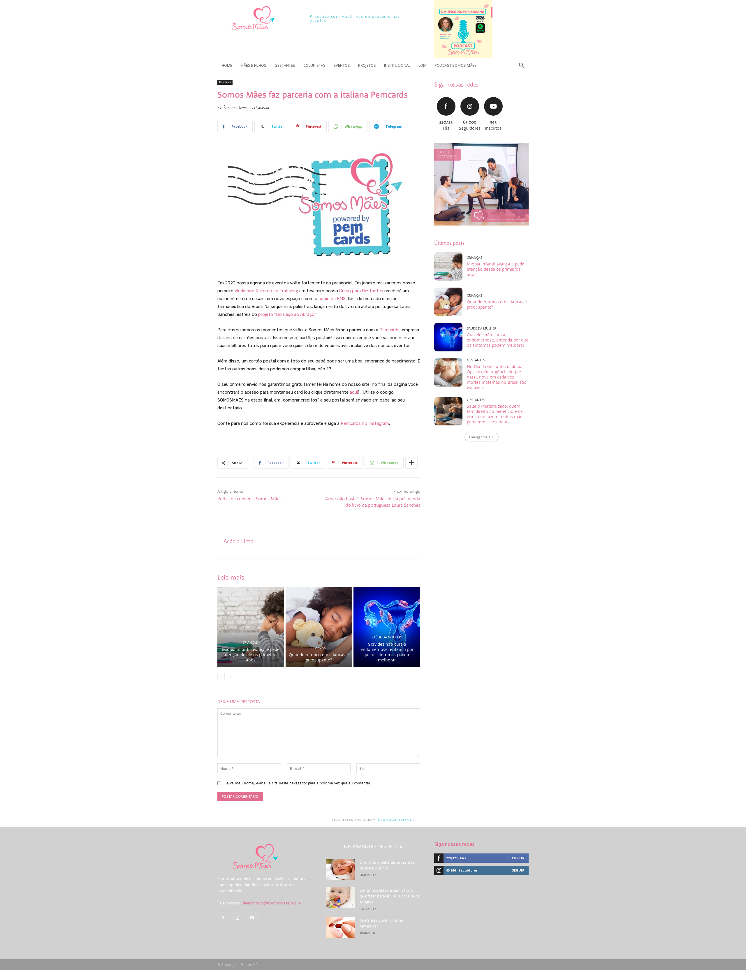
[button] (522, 65)
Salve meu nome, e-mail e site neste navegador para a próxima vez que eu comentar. (298, 783)
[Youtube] (251, 918)
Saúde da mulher (386, 637)
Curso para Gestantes (361, 290)
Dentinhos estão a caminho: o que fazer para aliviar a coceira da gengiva (390, 896)
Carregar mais (479, 437)
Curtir (446, 96)
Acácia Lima (236, 107)
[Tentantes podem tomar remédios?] (340, 927)
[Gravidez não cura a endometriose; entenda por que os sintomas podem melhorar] (386, 627)
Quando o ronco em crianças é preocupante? (319, 657)
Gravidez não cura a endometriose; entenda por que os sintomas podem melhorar (387, 652)
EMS (341, 298)
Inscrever (493, 96)
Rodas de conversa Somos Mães (249, 498)
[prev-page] (221, 676)
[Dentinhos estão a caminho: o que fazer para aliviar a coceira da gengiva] (340, 897)
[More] (411, 463)
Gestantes (476, 360)
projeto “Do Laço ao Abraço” (287, 314)
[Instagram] (237, 918)
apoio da (327, 298)
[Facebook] (223, 918)
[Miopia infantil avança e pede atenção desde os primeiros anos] (250, 627)
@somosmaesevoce (395, 820)
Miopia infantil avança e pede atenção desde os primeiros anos (250, 655)
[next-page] (230, 676)
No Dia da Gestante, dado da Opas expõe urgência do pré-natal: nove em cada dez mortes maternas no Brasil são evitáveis (497, 377)
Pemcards (389, 329)
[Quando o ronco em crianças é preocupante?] (319, 627)
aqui (354, 392)
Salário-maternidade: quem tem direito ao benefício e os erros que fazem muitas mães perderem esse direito (496, 414)
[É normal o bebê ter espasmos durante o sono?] (340, 869)
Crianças (250, 642)
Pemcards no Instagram (365, 423)
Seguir (469, 96)
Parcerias (225, 82)
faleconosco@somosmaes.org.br (272, 903)
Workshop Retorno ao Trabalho (266, 290)
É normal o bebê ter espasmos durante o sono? (387, 865)
